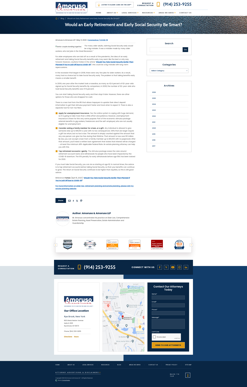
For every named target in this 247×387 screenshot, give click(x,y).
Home (98, 13)
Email (154, 302)
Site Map (188, 365)
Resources (147, 13)
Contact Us (185, 13)
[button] (55, 245)
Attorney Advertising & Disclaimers (77, 372)
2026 (154, 92)
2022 (154, 116)
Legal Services (129, 13)
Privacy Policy (171, 365)
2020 (154, 128)
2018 (153, 140)
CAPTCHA (155, 332)
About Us (111, 13)
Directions (68, 336)
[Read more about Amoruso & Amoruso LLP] (62, 213)
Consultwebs (66, 380)
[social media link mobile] (159, 267)
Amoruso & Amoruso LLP (96, 213)
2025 (154, 98)
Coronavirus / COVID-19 (98, 40)
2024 (154, 104)
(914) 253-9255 (75, 331)
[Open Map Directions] (123, 284)
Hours (76, 336)
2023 (154, 110)
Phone (154, 309)
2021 (153, 122)
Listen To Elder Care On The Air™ (116, 5)
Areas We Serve (166, 13)
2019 (153, 134)
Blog (62, 18)
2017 (153, 146)
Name (154, 294)
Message (155, 317)
